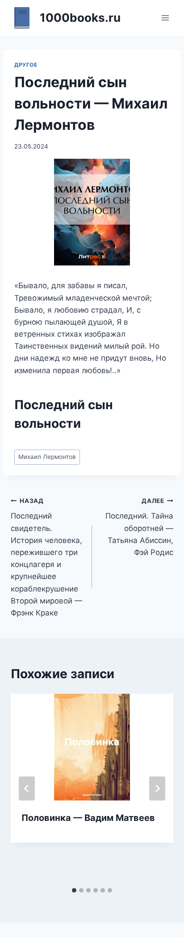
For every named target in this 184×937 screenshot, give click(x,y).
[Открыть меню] (165, 17)
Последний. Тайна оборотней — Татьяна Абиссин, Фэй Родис (139, 527)
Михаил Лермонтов (47, 456)
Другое (26, 64)
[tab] (74, 890)
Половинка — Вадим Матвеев (88, 817)
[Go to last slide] (27, 788)
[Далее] (157, 788)
